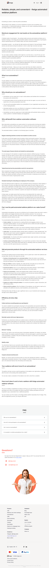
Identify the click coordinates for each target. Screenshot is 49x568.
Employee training (11, 528)
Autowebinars (10, 514)
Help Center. (19, 457)
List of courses (27, 522)
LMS (8, 510)
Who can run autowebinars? (10, 417)
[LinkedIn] (26, 547)
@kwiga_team (12, 461)
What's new (27, 514)
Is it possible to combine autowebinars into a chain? (15, 432)
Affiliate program (28, 526)
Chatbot (9, 522)
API (25, 516)
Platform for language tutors (13, 526)
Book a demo (10, 537)
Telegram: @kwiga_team (12, 533)
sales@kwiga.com (13, 464)
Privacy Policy (10, 562)
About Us (26, 531)
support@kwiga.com (12, 535)
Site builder (9, 520)
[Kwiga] (10, 3)
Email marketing (10, 518)
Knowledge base (28, 512)
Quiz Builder (10, 524)
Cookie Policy (10, 560)
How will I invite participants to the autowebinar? (15, 422)
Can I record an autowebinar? (10, 427)
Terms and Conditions (12, 558)
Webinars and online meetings (14, 512)
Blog (25, 510)
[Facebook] (24, 547)
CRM (8, 516)
